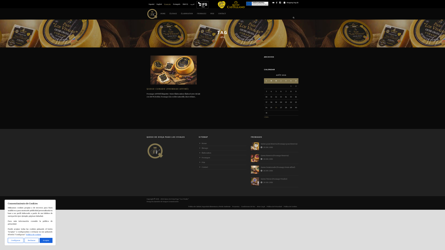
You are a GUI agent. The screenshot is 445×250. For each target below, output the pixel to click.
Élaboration (187, 14)
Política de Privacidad (274, 206)
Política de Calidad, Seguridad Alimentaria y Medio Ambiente (209, 206)
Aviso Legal (261, 206)
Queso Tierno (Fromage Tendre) (274, 179)
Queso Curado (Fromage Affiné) (168, 89)
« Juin (266, 117)
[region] (30, 222)
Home (163, 14)
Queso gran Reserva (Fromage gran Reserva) (279, 144)
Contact (222, 14)
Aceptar (46, 240)
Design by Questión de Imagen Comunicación (162, 201)
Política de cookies (33, 235)
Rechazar (31, 240)
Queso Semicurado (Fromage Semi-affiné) (278, 167)
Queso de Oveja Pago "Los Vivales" (176, 199)
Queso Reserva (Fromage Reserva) (275, 156)
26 (276, 107)
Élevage (173, 14)
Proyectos (235, 206)
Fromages (201, 14)
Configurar (15, 240)
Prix (212, 14)
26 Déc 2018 (268, 147)
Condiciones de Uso (248, 206)
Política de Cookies (290, 206)
